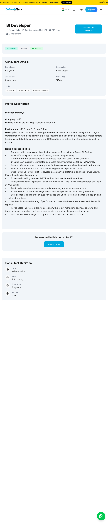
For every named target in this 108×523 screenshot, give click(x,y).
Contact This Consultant (88, 29)
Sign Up (91, 9)
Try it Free (67, 2)
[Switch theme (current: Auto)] (74, 9)
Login (80, 9)
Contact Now (54, 244)
